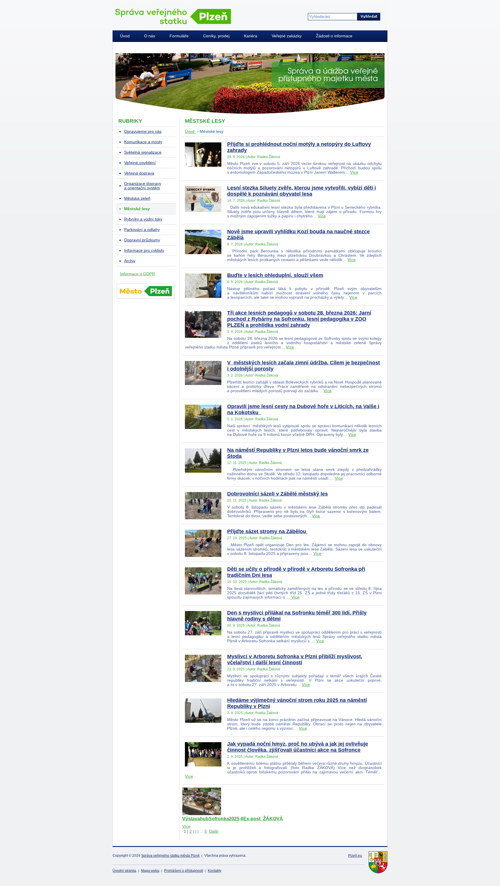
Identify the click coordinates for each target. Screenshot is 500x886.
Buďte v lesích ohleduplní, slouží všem (275, 275)
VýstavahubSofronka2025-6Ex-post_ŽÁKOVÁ (232, 818)
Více (354, 172)
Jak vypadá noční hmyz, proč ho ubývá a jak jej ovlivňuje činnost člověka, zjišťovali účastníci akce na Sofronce (297, 747)
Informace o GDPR (137, 274)
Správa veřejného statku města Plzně (170, 856)
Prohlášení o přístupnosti (183, 871)
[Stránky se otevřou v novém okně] (146, 300)
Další (213, 831)
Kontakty (214, 871)
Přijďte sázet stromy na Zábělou (267, 531)
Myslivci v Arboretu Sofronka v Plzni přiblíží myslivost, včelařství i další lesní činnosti (294, 659)
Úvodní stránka (124, 871)
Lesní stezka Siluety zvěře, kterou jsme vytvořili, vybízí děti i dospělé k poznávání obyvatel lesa (301, 191)
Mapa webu (150, 871)
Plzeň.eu (355, 856)
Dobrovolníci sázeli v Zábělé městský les (277, 494)
